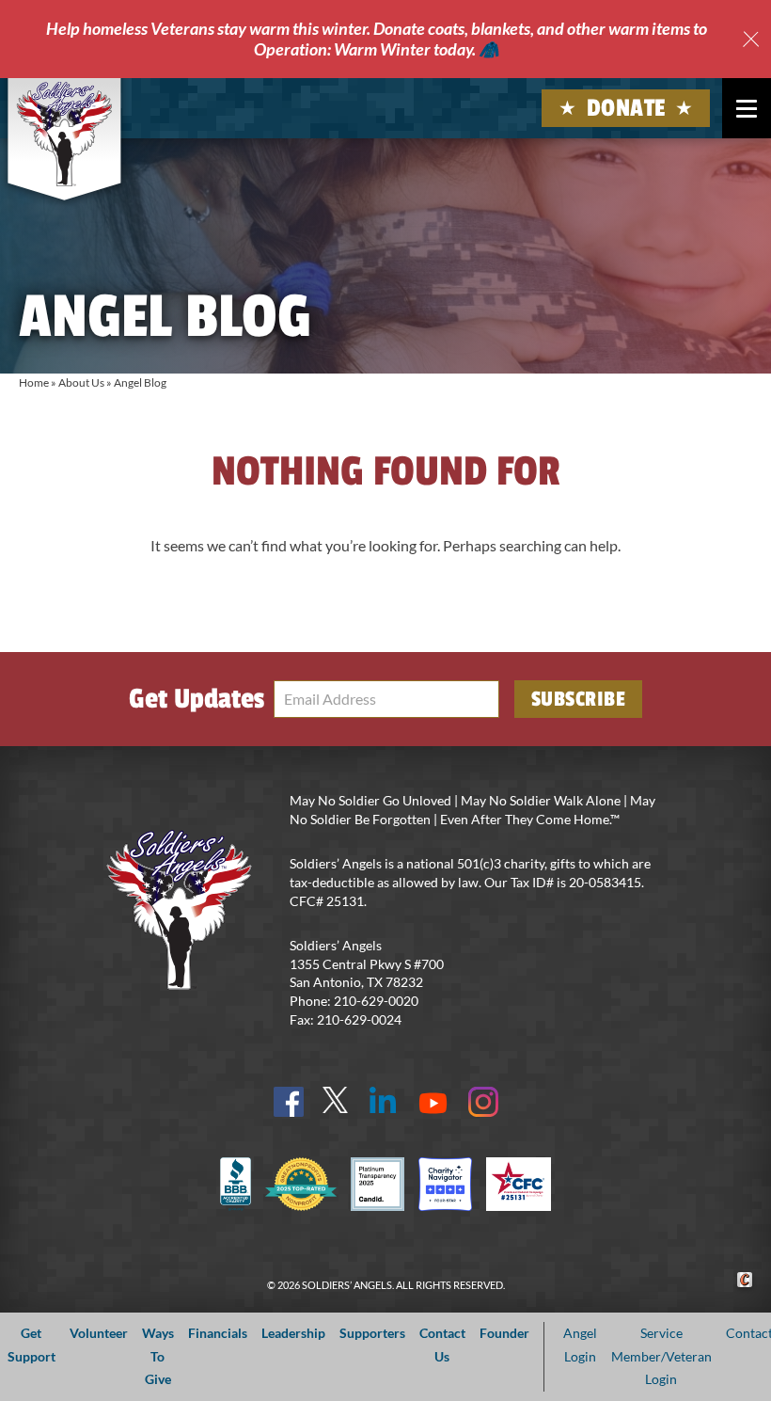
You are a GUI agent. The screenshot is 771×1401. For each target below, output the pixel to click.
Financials (217, 1333)
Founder (504, 1333)
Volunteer (99, 1333)
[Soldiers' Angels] (64, 133)
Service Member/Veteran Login (661, 1356)
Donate (626, 108)
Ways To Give (158, 1356)
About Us (81, 382)
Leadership (293, 1333)
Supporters (372, 1333)
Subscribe (578, 699)
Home (34, 382)
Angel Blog (140, 382)
